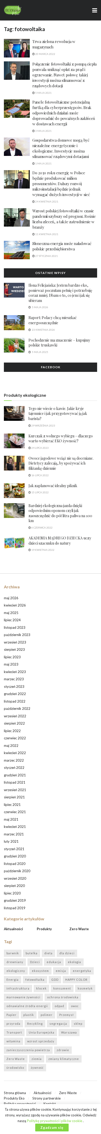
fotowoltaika (35, 979)
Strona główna (15, 1093)
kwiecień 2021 (15, 827)
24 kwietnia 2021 (46, 201)
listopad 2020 (14, 864)
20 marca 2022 (45, 53)
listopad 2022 (14, 701)
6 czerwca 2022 (42, 527)
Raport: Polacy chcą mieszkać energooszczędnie (52, 320)
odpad (59, 1006)
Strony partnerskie (46, 1098)
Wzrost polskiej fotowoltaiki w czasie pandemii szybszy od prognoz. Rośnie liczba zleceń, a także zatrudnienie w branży (64, 219)
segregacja (58, 1023)
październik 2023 (17, 635)
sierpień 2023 (14, 649)
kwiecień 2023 (15, 672)
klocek (41, 988)
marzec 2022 (14, 760)
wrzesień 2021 (15, 790)
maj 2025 (11, 613)
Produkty (44, 929)
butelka (32, 953)
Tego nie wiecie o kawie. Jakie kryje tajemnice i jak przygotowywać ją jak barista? (57, 413)
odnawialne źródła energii (27, 1006)
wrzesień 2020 (15, 878)
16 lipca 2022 (40, 475)
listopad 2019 (14, 908)
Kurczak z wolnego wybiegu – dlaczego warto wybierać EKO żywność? (60, 439)
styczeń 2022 (14, 767)
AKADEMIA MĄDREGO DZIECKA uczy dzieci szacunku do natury (59, 541)
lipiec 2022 (12, 731)
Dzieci (35, 962)
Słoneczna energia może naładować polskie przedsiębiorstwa (61, 246)
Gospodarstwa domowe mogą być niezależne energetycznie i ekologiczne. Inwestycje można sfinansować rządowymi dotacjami (60, 148)
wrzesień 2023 (15, 642)
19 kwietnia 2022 (42, 549)
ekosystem (40, 970)
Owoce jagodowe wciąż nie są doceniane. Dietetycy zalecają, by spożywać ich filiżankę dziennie (60, 463)
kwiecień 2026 (15, 605)
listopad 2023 (14, 627)
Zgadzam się (51, 1127)
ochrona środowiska (62, 997)
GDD (55, 979)
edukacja (54, 962)
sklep (78, 1023)
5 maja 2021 (43, 92)
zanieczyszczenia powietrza (28, 1050)
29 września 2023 (43, 425)
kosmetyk (85, 988)
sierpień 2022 (14, 723)
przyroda (13, 1023)
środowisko (15, 1067)
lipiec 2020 (12, 893)
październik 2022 (17, 708)
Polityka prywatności (20, 1104)
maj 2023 (11, 664)
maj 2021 (11, 819)
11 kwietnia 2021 (46, 234)
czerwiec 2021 (15, 812)
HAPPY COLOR (76, 979)
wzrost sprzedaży (40, 1041)
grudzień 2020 (15, 856)
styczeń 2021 (14, 849)
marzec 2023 (14, 679)
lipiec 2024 (12, 620)
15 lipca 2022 (40, 492)
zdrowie (63, 1050)
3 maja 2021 (43, 130)
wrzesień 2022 (15, 716)
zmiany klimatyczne (63, 1058)
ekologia (74, 962)
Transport (14, 1032)
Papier (11, 1014)
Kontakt (50, 1104)
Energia (12, 979)
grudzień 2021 (15, 775)
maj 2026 (11, 598)
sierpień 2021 (14, 797)
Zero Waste (15, 1058)
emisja (61, 970)
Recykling (35, 1023)
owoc (75, 1006)
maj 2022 (11, 745)
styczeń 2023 (14, 686)
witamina (13, 1041)
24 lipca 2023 (40, 447)
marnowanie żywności (23, 997)
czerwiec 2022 (15, 738)
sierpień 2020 (14, 886)
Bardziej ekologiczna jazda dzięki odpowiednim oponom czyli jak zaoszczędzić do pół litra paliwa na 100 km (60, 513)
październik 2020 (17, 871)
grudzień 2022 (15, 694)
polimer (47, 1014)
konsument (62, 988)
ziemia (37, 1058)
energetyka (82, 970)
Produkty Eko (14, 1098)
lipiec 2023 (12, 657)
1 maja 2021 (43, 163)
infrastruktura (18, 988)
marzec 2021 (14, 834)
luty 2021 (11, 841)
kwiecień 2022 (15, 753)
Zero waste (79, 929)
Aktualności (13, 929)
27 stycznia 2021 (46, 255)
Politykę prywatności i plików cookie (55, 1121)
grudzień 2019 (15, 900)
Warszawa (69, 1032)
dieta (48, 953)
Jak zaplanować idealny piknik (52, 485)
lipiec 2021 (12, 805)
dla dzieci (67, 953)
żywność (37, 1067)
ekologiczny (15, 970)
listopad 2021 (14, 782)
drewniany (14, 962)
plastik (28, 1014)
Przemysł (66, 1014)
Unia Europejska (41, 1032)
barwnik (12, 953)
